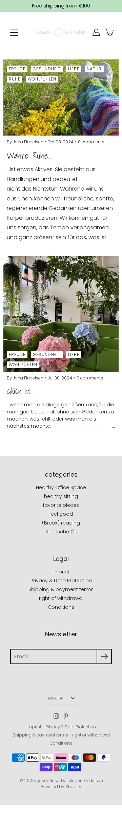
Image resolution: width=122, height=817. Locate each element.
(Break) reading (61, 522)
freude (17, 354)
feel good (61, 514)
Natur (94, 69)
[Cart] (109, 32)
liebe (73, 354)
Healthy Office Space (61, 487)
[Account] (96, 32)
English (56, 698)
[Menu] (14, 32)
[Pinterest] (66, 716)
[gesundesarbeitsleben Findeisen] (61, 32)
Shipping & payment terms (61, 589)
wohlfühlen (23, 365)
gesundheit (47, 354)
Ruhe (14, 79)
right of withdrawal (61, 598)
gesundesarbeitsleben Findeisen (70, 780)
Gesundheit (47, 69)
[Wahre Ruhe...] (61, 97)
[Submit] (104, 656)
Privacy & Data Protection (61, 580)
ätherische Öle (61, 531)
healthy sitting (61, 496)
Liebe (73, 69)
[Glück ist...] (61, 314)
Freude (17, 69)
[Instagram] (56, 716)
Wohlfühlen (42, 79)
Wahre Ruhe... (29, 155)
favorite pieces (61, 505)
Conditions (61, 607)
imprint (61, 571)
